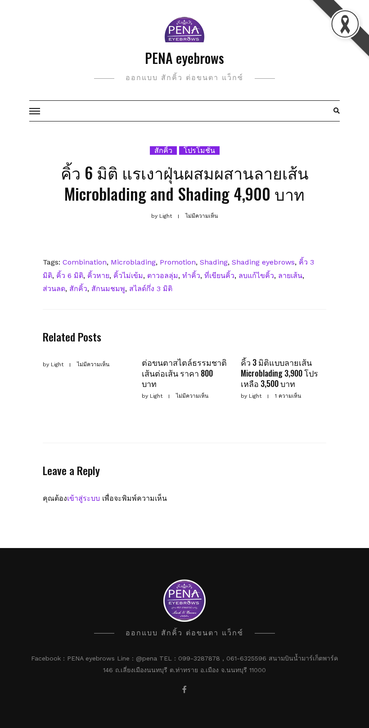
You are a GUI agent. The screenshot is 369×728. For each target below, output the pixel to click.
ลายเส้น (290, 275)
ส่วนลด (54, 288)
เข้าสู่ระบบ (83, 498)
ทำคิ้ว (191, 275)
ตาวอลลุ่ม (162, 275)
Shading (214, 262)
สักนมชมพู (108, 288)
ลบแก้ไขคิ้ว (256, 275)
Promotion (178, 262)
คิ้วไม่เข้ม (128, 275)
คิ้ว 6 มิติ (69, 275)
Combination (85, 262)
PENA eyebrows (184, 58)
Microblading (133, 262)
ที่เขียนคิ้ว (219, 275)
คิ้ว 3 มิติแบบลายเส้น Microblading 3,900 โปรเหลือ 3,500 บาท (279, 372)
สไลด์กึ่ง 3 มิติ (150, 288)
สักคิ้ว (163, 150)
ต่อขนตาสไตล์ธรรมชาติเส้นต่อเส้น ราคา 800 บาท (184, 372)
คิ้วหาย (98, 275)
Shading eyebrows (263, 262)
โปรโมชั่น (199, 150)
